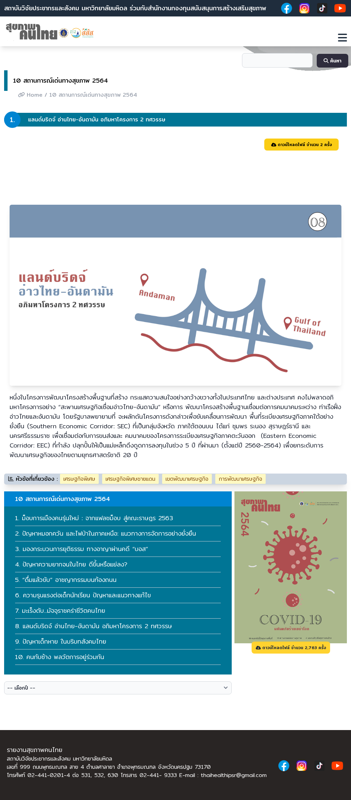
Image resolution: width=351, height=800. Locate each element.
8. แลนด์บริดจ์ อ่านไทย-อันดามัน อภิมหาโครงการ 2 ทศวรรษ (93, 626)
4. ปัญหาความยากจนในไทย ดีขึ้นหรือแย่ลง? (71, 564)
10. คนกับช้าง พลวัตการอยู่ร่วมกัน (59, 657)
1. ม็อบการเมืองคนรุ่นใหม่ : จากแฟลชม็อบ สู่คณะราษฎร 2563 (94, 518)
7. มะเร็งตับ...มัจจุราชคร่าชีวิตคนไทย (60, 611)
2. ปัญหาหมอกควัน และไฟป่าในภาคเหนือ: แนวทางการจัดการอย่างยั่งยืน (105, 533)
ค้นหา (334, 60)
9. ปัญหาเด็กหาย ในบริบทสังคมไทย (60, 641)
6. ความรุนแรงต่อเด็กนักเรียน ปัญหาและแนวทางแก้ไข (83, 595)
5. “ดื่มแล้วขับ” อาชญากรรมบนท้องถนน (66, 580)
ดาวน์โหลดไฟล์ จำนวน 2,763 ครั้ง (293, 647)
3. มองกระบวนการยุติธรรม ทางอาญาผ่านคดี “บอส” (81, 549)
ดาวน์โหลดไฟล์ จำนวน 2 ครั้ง (304, 144)
